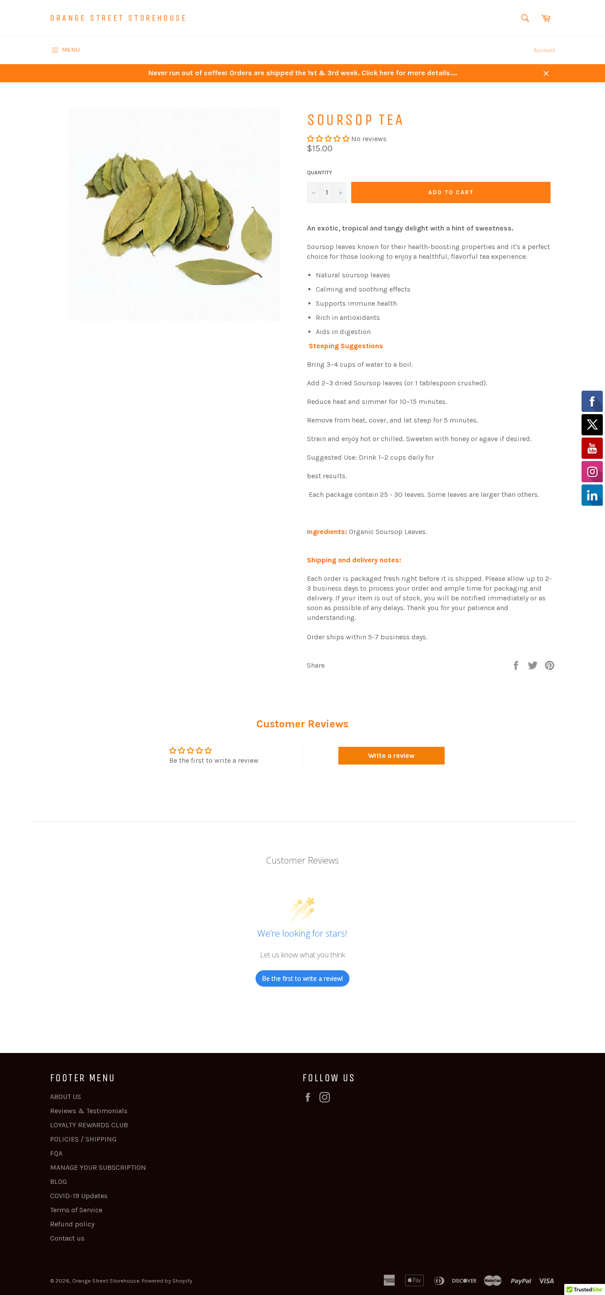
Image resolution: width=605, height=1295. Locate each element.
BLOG (58, 1181)
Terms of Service (76, 1210)
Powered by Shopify (167, 1280)
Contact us (67, 1238)
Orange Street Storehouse (118, 18)
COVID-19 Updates (79, 1195)
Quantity (319, 172)
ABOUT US (65, 1096)
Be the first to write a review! (302, 978)
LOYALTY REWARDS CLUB (89, 1125)
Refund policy (72, 1224)
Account (544, 50)
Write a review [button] (391, 755)
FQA (56, 1153)
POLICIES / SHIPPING (83, 1139)
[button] (329, 138)
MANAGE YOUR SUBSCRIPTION (98, 1167)
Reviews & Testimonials (89, 1111)
